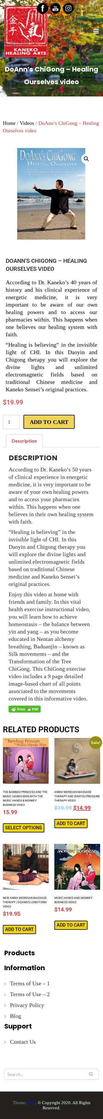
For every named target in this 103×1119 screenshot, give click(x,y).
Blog (15, 1016)
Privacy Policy (27, 1005)
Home (9, 123)
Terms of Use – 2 (30, 994)
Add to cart (49, 422)
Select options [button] (23, 827)
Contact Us (23, 1042)
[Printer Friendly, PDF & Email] (25, 709)
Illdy (31, 1102)
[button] (86, 159)
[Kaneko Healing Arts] (25, 31)
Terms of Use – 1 (30, 983)
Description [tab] (24, 440)
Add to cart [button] (71, 823)
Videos (27, 123)
